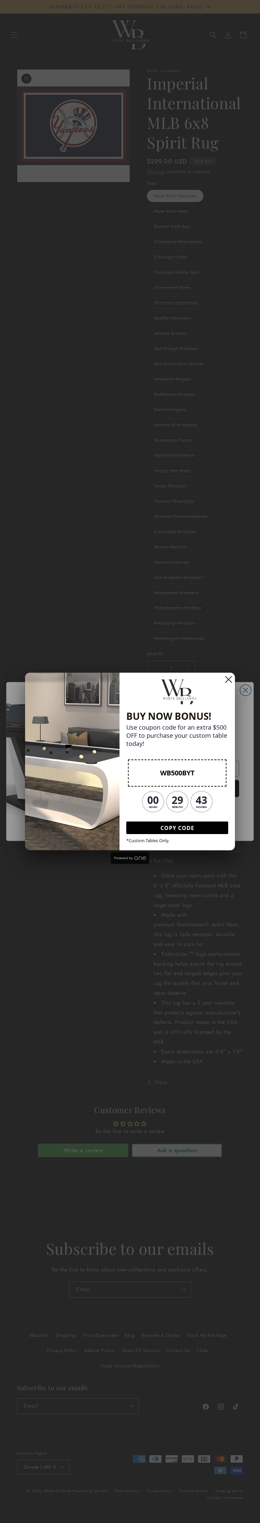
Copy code (177, 828)
